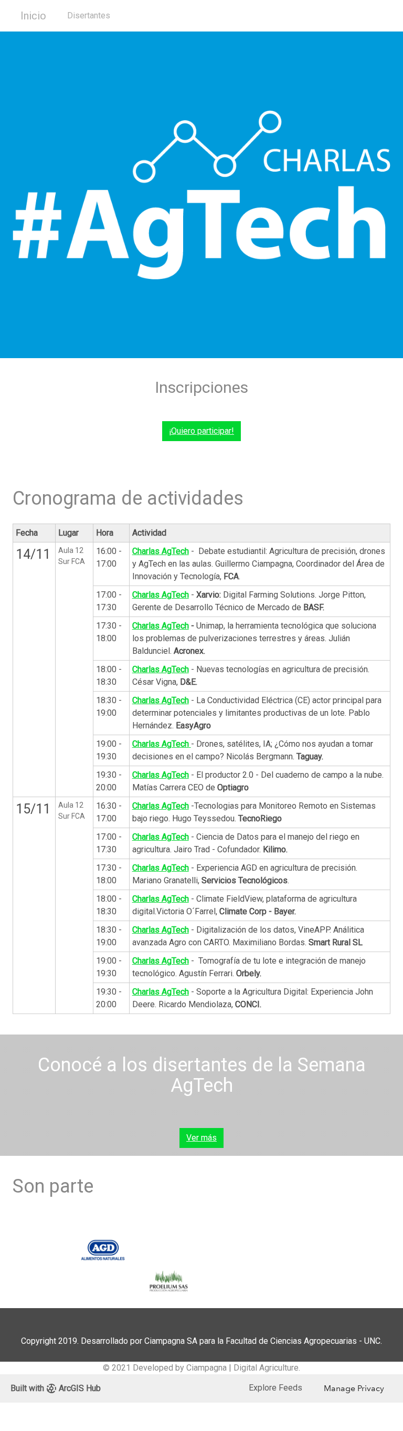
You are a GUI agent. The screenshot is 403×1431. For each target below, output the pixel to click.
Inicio (33, 15)
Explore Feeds (275, 1388)
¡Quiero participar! (201, 431)
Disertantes (88, 15)
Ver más (201, 1138)
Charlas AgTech (160, 595)
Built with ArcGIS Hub (55, 1388)
